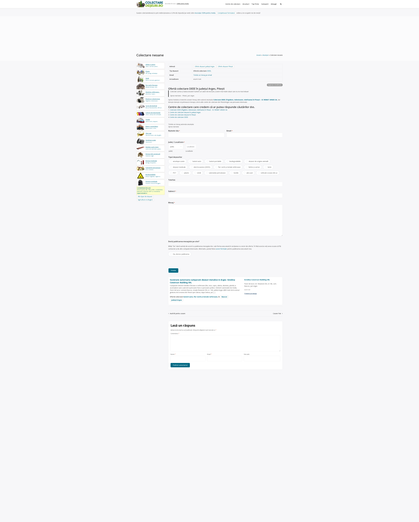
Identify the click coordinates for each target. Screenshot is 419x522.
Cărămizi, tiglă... (153, 155)
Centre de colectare (232, 4)
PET (174, 173)
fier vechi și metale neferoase (229, 167)
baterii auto (197, 161)
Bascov (224, 297)
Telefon (171, 180)
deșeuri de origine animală (258, 161)
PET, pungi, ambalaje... (152, 72)
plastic (186, 173)
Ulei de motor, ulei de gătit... (154, 134)
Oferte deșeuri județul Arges (205, 66)
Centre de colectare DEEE (179, 117)
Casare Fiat (277, 313)
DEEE (209, 71)
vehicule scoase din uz (269, 173)
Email (229, 131)
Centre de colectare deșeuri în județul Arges (185, 112)
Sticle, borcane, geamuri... (153, 79)
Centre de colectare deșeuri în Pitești (183, 115)
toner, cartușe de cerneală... (154, 113)
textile (236, 173)
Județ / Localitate (176, 142)
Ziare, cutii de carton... (152, 65)
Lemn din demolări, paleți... (154, 148)
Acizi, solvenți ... (153, 168)
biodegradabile (235, 161)
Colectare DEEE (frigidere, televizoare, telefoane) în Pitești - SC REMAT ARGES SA (198, 110)
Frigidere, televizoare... (153, 100)
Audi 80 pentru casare (177, 313)
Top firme (255, 4)
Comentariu (175, 333)
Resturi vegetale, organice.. (153, 175)
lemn (269, 167)
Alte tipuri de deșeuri (145, 196)
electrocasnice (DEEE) (202, 167)
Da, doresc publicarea (181, 254)
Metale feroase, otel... (152, 86)
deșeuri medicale (179, 167)
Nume (173, 354)
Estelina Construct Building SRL (257, 280)
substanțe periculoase (217, 173)
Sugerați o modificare (274, 85)
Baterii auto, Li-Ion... (152, 127)
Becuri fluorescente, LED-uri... (154, 107)
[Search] (281, 4)
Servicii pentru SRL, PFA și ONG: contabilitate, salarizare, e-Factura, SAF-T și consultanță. (150, 190)
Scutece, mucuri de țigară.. (153, 182)
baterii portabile (215, 161)
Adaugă (274, 4)
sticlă (199, 173)
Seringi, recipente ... (151, 162)
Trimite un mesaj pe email (202, 75)
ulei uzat (249, 173)
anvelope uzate (179, 161)
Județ (171, 151)
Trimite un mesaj (250, 294)
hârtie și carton (254, 167)
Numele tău (174, 131)
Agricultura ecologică (145, 200)
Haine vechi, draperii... (152, 120)
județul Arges (176, 300)
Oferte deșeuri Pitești (225, 66)
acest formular (221, 249)
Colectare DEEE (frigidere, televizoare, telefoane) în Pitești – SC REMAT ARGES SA (245, 100)
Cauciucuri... (151, 141)
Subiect (172, 191)
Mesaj (171, 203)
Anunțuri (246, 4)
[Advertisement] (209, 36)
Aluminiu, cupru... (153, 93)
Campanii (265, 4)
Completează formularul (226, 13)
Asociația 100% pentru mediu (205, 13)
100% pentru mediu (183, 4)
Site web (246, 354)
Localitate (189, 151)
